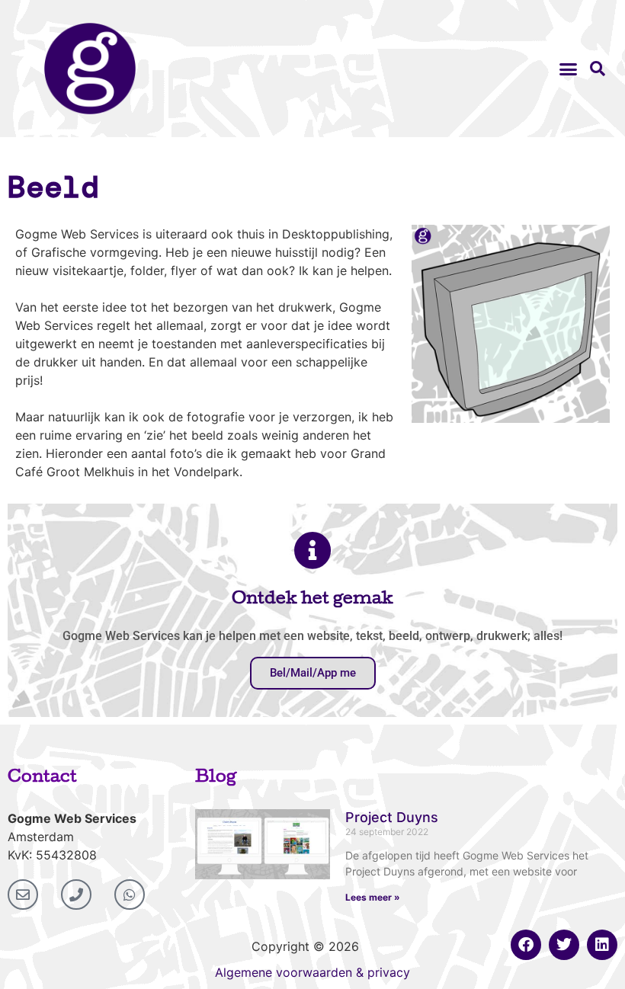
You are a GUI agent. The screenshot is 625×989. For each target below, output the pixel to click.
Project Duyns (391, 817)
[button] (568, 68)
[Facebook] (526, 945)
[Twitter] (564, 945)
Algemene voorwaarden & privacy (312, 972)
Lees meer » (372, 897)
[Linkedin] (602, 945)
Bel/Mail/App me (313, 673)
